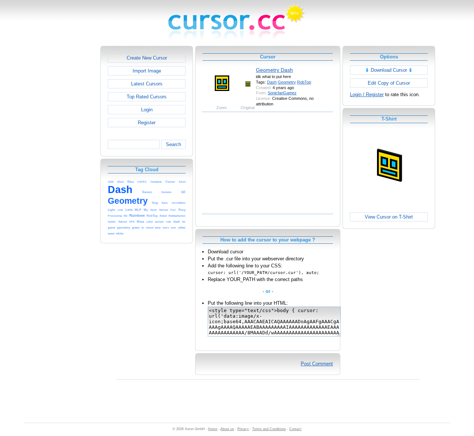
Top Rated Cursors (147, 96)
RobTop (304, 82)
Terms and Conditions (269, 429)
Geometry (287, 82)
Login (147, 109)
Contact (295, 429)
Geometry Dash (274, 70)
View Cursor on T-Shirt (389, 217)
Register (147, 122)
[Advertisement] (68, 157)
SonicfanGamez (282, 93)
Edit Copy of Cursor (389, 83)
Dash (272, 82)
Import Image (147, 71)
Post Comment (317, 363)
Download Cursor (389, 70)
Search (173, 144)
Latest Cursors (147, 84)
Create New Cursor (147, 58)
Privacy (243, 429)
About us (227, 429)
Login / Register (367, 94)
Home (212, 429)
